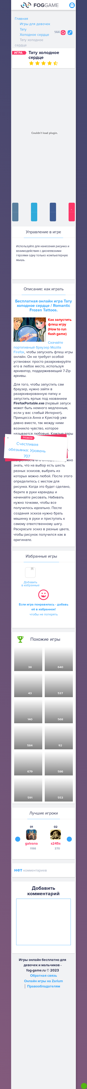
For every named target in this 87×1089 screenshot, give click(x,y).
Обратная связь (43, 975)
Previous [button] (17, 839)
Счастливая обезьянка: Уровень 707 (27, 450)
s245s (55, 843)
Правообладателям (43, 986)
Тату (23, 29)
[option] (31, 837)
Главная (21, 19)
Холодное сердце (34, 35)
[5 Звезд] (56, 63)
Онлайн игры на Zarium (43, 981)
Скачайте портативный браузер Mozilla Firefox (38, 347)
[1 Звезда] (31, 63)
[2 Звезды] (37, 63)
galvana (31, 843)
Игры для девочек (35, 24)
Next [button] (69, 839)
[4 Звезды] (50, 63)
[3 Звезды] (43, 63)
